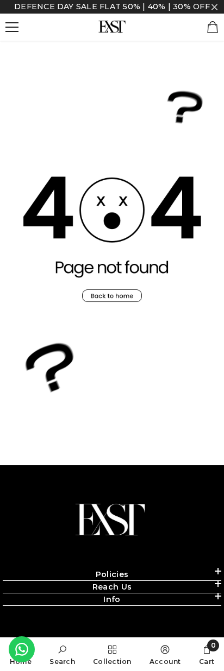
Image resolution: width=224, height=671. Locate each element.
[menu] (11, 27)
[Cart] (213, 27)
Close (214, 7)
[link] (62, 654)
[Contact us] (22, 649)
